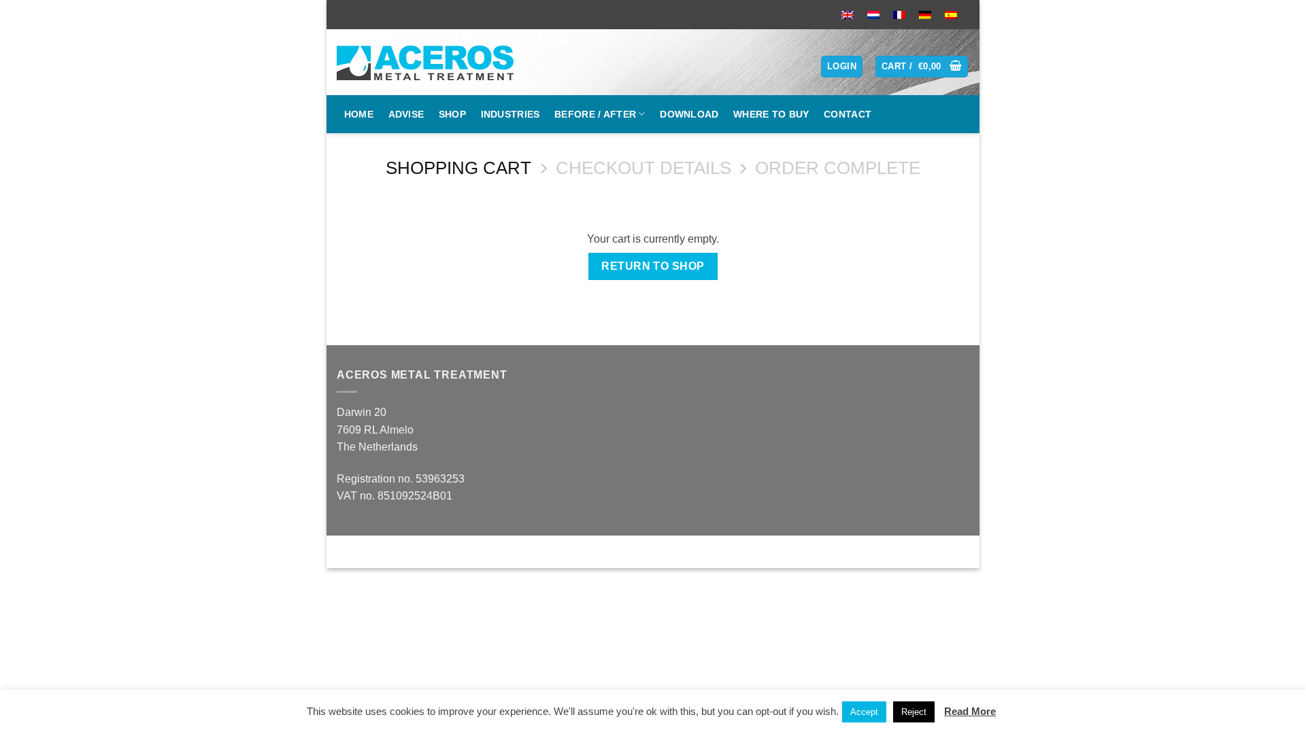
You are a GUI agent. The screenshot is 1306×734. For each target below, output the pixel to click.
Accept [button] (864, 712)
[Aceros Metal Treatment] (430, 62)
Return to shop (653, 266)
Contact (847, 114)
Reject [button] (913, 712)
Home (358, 114)
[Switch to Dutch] (873, 14)
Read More (970, 711)
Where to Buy (771, 114)
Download (689, 114)
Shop (452, 114)
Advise (406, 114)
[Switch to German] (925, 14)
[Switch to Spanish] (951, 14)
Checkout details (643, 167)
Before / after (595, 114)
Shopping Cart (458, 167)
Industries (510, 114)
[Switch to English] (847, 14)
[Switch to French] (899, 14)
